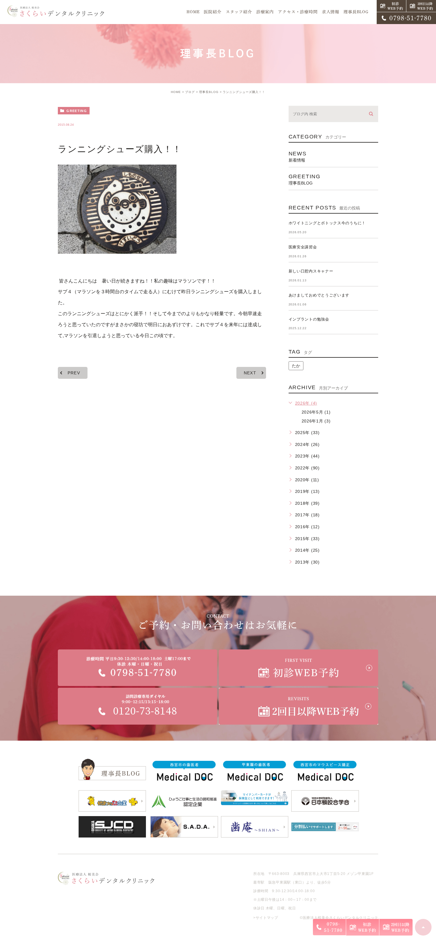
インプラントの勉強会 (309, 319)
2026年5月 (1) (316, 412)
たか (296, 365)
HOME (176, 92)
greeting (76, 111)
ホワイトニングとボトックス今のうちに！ (327, 223)
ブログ (190, 92)
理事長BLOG (209, 92)
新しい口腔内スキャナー (311, 271)
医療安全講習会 (303, 247)
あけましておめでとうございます (319, 295)
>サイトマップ (265, 918)
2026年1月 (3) (316, 421)
